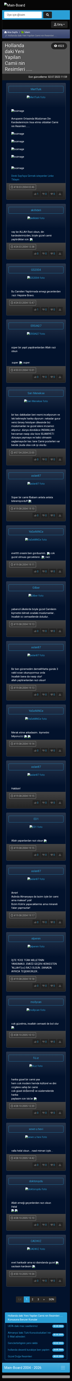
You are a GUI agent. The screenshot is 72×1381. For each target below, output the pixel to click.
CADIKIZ (36, 1241)
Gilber (36, 587)
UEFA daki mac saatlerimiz (23, 1326)
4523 (60, 46)
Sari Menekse (36, 393)
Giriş (59, 24)
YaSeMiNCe (36, 531)
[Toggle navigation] (63, 1367)
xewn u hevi (36, 1129)
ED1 (36, 819)
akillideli (36, 210)
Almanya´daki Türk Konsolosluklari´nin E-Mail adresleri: (29, 1334)
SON (51, 1299)
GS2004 (36, 269)
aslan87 (36, 475)
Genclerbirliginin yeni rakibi (23, 1343)
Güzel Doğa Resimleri (20, 1356)
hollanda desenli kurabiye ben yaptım (28, 1349)
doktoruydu (36, 1181)
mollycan (36, 1002)
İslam (27, 32)
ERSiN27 (36, 325)
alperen (36, 938)
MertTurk (36, 89)
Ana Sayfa (12, 32)
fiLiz (36, 1058)
